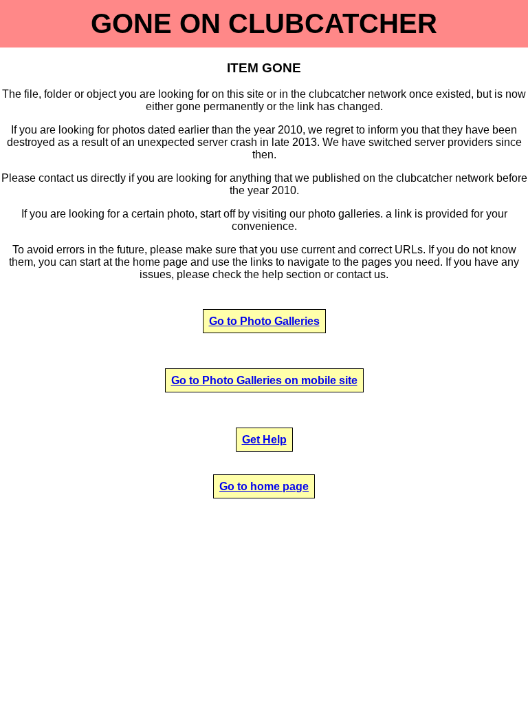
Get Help (264, 439)
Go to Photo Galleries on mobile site (264, 380)
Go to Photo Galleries (264, 321)
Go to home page (264, 486)
